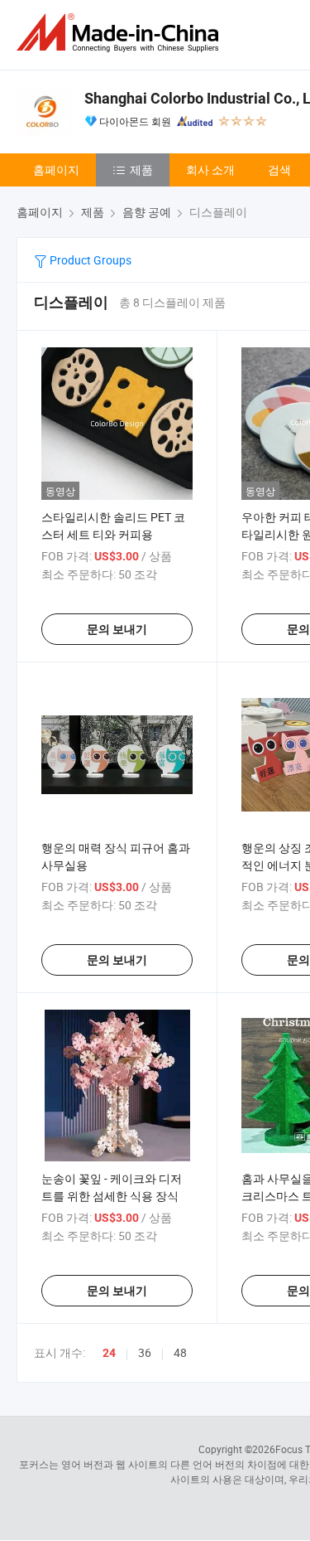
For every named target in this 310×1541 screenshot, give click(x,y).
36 (144, 1352)
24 (109, 1352)
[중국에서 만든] (121, 32)
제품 (141, 169)
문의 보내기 (117, 629)
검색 (279, 169)
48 (180, 1352)
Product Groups (89, 260)
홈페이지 (56, 169)
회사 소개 (210, 169)
